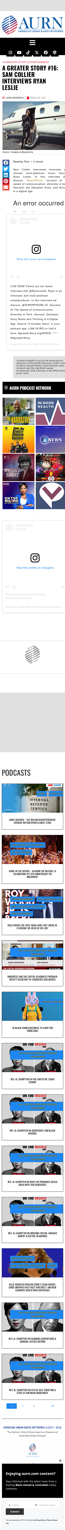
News (42, 793)
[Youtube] (19, 53)
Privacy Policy (40, 1520)
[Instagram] (10, 53)
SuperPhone (35, 180)
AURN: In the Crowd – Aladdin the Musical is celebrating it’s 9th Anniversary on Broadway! (32, 874)
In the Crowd (21, 852)
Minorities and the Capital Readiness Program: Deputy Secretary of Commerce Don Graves (32, 978)
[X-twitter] (37, 53)
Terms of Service (52, 1520)
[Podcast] (55, 53)
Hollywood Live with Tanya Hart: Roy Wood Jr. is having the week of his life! (33, 926)
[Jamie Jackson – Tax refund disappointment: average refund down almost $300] (32, 798)
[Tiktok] (28, 53)
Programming (22, 913)
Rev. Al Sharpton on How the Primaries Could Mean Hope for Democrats (32, 1183)
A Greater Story (15, 62)
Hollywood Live (49, 899)
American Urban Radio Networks (25, 606)
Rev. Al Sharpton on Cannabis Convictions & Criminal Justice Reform (32, 1340)
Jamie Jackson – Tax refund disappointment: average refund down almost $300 (32, 821)
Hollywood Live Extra (28, 845)
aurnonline (54, 606)
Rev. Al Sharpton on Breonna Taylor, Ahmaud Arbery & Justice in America (32, 1234)
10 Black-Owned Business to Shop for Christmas (32, 1029)
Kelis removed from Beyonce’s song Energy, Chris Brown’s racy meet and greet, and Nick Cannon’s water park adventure (33, 1287)
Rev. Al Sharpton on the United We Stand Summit (32, 1080)
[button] (6, 163)
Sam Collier (40, 344)
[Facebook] (46, 53)
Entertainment (38, 62)
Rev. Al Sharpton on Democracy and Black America (32, 1132)
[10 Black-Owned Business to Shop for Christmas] (32, 1006)
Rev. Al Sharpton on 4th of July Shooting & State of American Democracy (32, 1391)
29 (52, 1406)
